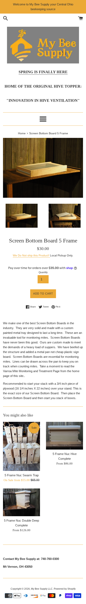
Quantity (43, 272)
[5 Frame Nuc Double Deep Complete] (21, 502)
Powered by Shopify (65, 588)
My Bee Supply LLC (42, 588)
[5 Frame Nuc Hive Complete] (64, 436)
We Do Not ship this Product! (31, 255)
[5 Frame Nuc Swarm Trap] (21, 446)
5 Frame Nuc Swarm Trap (22, 475)
